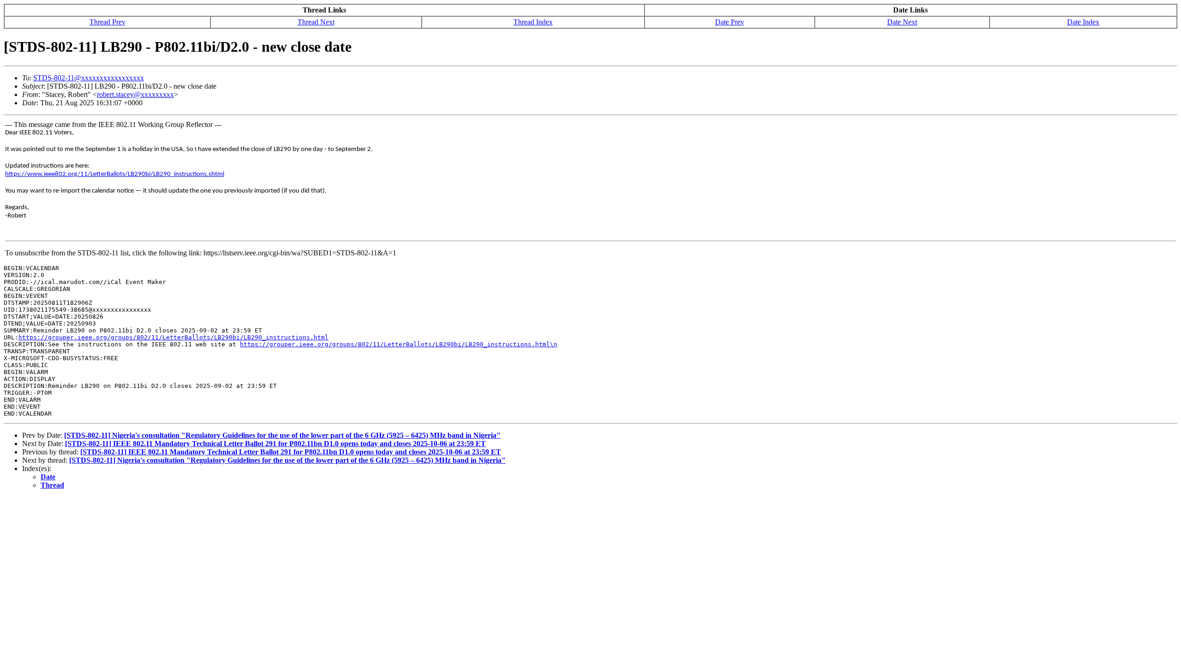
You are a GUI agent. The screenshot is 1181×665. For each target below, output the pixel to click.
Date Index (1083, 22)
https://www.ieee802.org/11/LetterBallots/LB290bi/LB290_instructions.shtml (114, 174)
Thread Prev (107, 22)
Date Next (902, 22)
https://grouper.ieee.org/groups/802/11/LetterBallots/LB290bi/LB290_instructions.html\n (398, 344)
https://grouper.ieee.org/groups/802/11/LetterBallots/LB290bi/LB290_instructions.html (173, 337)
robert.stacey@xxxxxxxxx (135, 94)
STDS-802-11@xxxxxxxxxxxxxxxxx (88, 78)
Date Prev (729, 22)
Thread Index (533, 22)
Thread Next (316, 22)
